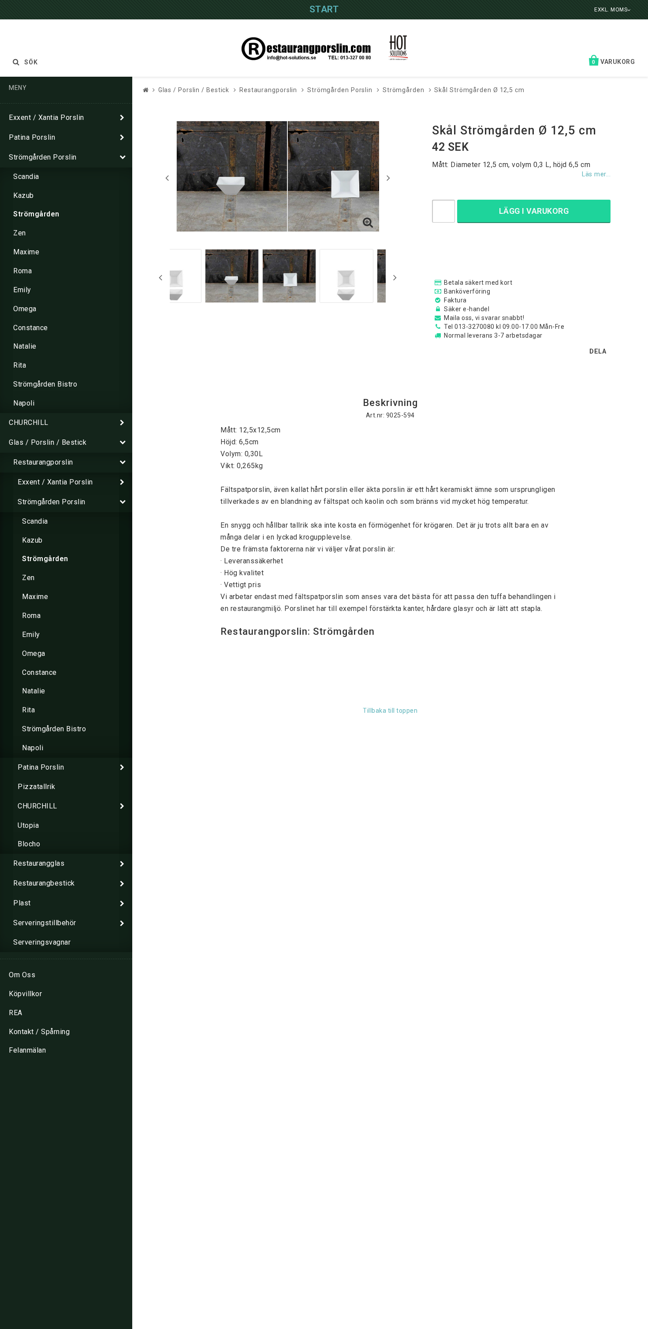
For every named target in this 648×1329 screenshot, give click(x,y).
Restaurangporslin (43, 462)
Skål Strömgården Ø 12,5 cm (479, 89)
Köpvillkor (25, 994)
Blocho (29, 844)
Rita (19, 365)
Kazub (23, 195)
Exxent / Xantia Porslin (46, 117)
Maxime (26, 252)
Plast (22, 903)
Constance (30, 328)
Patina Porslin (32, 137)
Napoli (23, 403)
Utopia (28, 825)
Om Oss (22, 975)
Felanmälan (27, 1050)
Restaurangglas (38, 863)
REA (15, 1013)
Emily (22, 290)
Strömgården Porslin (43, 157)
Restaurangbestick (44, 883)
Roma (22, 271)
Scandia (26, 176)
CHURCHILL (28, 422)
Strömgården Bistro (45, 384)
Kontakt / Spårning (39, 1031)
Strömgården (36, 214)
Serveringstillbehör (44, 923)
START (324, 9)
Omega (25, 309)
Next (388, 177)
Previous (167, 177)
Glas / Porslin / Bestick (47, 442)
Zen (19, 233)
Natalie (25, 346)
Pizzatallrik (36, 786)
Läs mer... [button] (596, 174)
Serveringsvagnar (42, 942)
